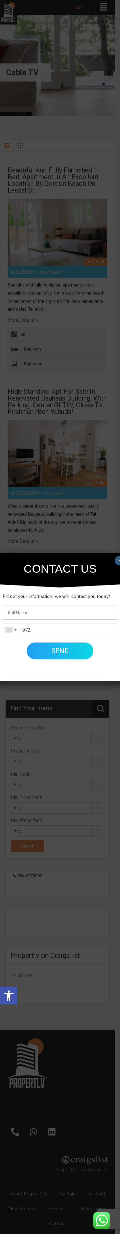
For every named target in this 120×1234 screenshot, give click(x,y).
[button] (8, 996)
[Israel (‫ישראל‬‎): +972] (10, 630)
